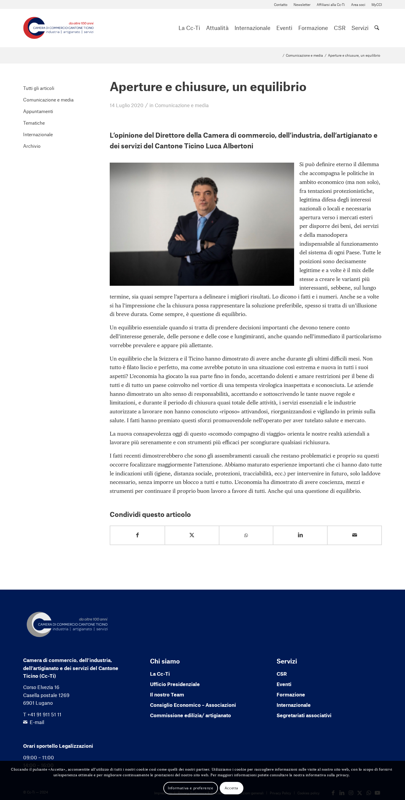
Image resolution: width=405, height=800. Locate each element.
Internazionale (38, 134)
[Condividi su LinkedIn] (300, 535)
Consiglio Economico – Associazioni (193, 705)
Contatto (280, 4)
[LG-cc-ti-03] (58, 28)
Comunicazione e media (182, 105)
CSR (282, 674)
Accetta (231, 787)
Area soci (358, 4)
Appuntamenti (38, 111)
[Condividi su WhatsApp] (246, 535)
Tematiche (34, 123)
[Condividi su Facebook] (137, 535)
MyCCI (376, 4)
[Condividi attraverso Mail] (354, 535)
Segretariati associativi (304, 715)
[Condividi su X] (192, 535)
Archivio (32, 146)
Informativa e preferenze (190, 787)
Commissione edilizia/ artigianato (190, 715)
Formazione (291, 694)
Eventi (284, 684)
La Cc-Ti (160, 674)
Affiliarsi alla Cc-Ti (331, 4)
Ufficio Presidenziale (175, 684)
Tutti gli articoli (38, 88)
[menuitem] (281, 4)
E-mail (37, 722)
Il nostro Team (167, 694)
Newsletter (302, 4)
